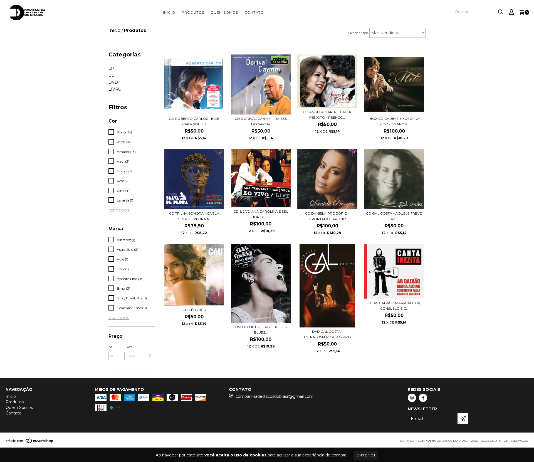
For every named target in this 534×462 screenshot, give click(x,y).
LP (111, 68)
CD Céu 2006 (194, 310)
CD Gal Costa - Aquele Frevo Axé (394, 216)
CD (111, 75)
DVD (113, 82)
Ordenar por (358, 33)
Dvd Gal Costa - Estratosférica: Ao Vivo (327, 334)
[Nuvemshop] (30, 442)
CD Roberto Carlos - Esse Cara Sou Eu (194, 121)
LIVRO (115, 89)
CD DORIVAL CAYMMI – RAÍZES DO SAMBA (261, 121)
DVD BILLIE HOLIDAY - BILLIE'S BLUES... (260, 329)
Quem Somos (224, 12)
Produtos (193, 12)
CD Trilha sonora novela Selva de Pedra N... (194, 216)
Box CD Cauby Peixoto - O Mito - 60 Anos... (394, 121)
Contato (254, 12)
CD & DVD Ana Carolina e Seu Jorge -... (260, 214)
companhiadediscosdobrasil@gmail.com (274, 396)
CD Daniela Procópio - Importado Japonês (327, 216)
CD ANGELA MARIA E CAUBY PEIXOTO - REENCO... (327, 115)
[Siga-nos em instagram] (412, 398)
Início (169, 12)
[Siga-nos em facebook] (423, 398)
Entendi (366, 455)
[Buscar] (500, 12)
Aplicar (150, 356)
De (110, 347)
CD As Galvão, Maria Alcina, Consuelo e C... (394, 306)
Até (129, 347)
